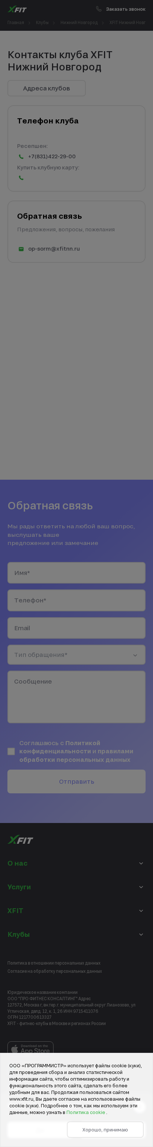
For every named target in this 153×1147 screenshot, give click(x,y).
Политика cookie (86, 1112)
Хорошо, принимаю (105, 1129)
